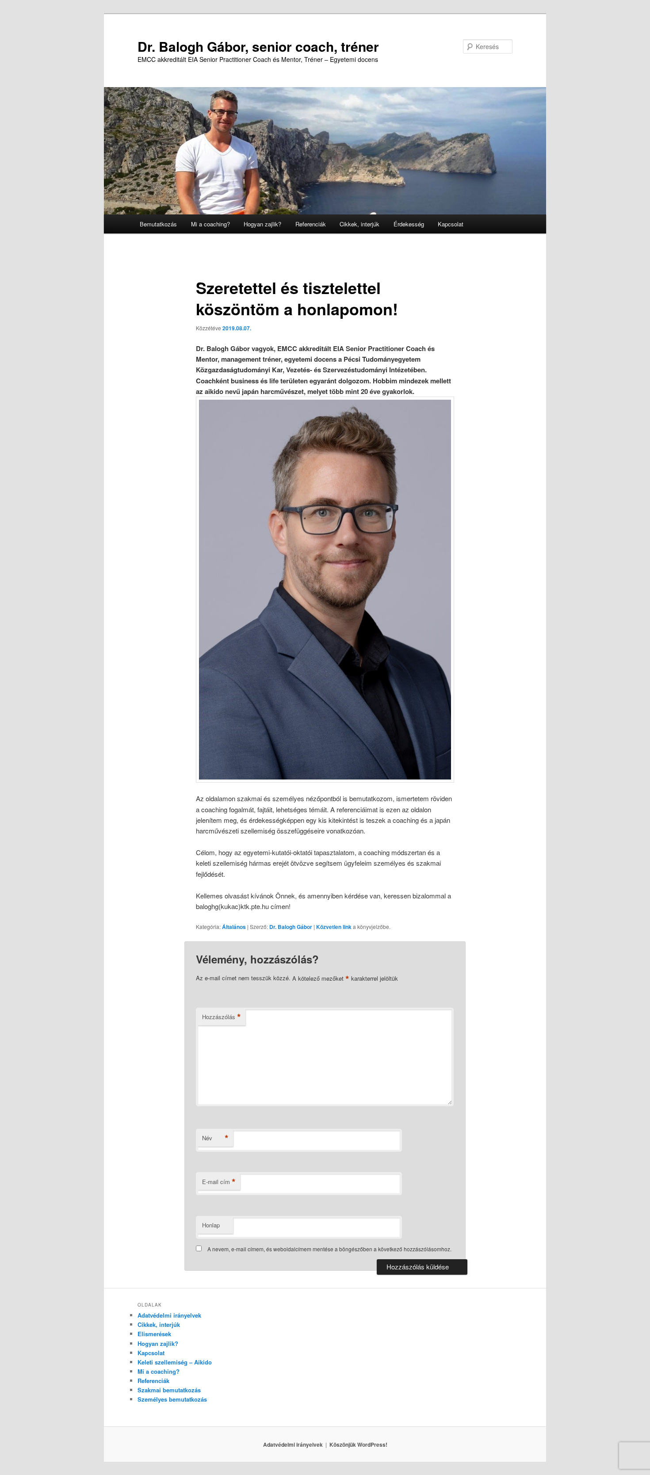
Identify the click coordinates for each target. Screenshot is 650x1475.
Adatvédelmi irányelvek (169, 1315)
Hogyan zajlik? (262, 224)
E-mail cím (219, 1182)
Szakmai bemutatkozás (169, 1390)
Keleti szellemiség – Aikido (175, 1362)
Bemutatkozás (158, 224)
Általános (234, 927)
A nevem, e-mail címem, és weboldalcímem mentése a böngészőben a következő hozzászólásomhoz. (329, 1249)
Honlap (211, 1225)
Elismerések (154, 1334)
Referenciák (310, 224)
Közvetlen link (334, 927)
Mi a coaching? (210, 224)
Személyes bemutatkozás (172, 1399)
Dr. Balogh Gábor (290, 927)
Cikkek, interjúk (359, 224)
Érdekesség (409, 224)
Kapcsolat (450, 224)
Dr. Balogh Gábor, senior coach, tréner (258, 46)
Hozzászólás (221, 1017)
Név (215, 1138)
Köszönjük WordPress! (358, 1444)
